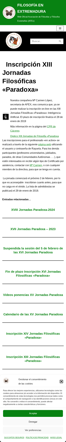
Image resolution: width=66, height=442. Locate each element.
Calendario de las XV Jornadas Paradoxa (33, 314)
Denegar (33, 421)
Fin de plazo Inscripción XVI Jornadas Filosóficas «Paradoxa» (33, 273)
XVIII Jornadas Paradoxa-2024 (33, 209)
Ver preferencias (33, 430)
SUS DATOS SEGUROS (14, 437)
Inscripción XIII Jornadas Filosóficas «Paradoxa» (33, 359)
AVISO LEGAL (56, 437)
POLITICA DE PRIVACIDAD (37, 437)
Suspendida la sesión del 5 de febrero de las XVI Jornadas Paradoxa (33, 250)
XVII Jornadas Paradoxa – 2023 (33, 229)
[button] (61, 381)
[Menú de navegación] (60, 28)
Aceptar (33, 413)
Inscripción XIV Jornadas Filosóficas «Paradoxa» (33, 335)
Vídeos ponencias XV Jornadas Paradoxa (33, 295)
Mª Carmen (36, 165)
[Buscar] (60, 41)
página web (44, 144)
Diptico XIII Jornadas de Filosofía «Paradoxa (34, 136)
